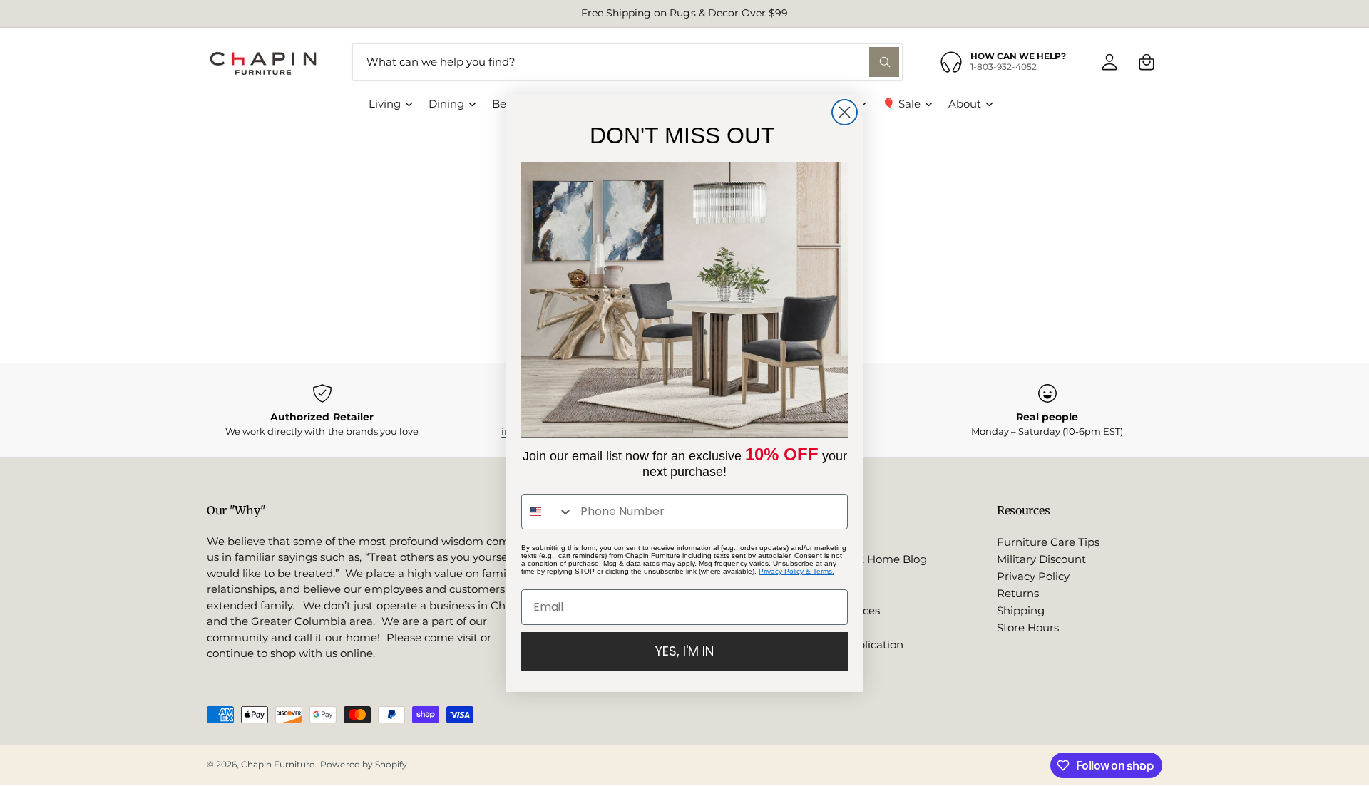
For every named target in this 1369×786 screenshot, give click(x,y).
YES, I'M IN (684, 651)
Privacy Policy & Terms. (796, 571)
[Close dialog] (844, 112)
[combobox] (547, 512)
